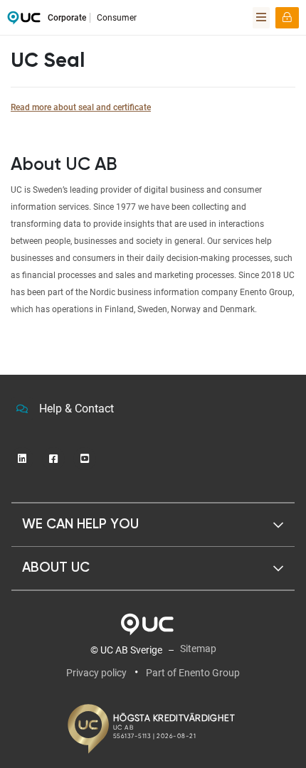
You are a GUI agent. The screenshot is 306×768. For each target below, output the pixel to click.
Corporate (67, 18)
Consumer (117, 18)
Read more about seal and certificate (81, 107)
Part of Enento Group (193, 672)
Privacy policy (96, 672)
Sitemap (198, 648)
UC (24, 21)
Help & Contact (76, 408)
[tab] (153, 524)
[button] (153, 524)
